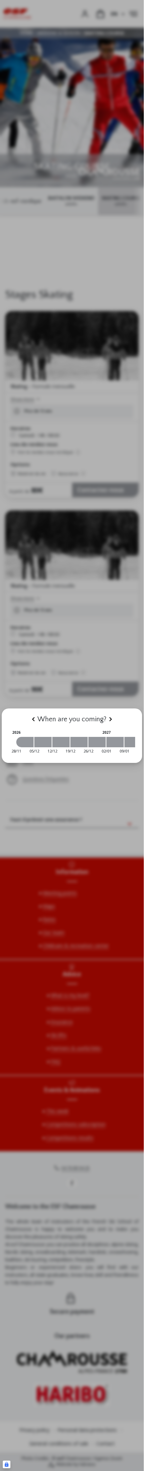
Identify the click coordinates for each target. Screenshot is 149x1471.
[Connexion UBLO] (6, 1464)
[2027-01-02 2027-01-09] (115, 742)
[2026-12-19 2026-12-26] (79, 742)
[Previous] (33, 719)
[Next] (110, 719)
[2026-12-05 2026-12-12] (43, 742)
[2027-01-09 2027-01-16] (133, 742)
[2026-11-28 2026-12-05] (25, 742)
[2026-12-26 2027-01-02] (97, 742)
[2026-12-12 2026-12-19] (61, 742)
